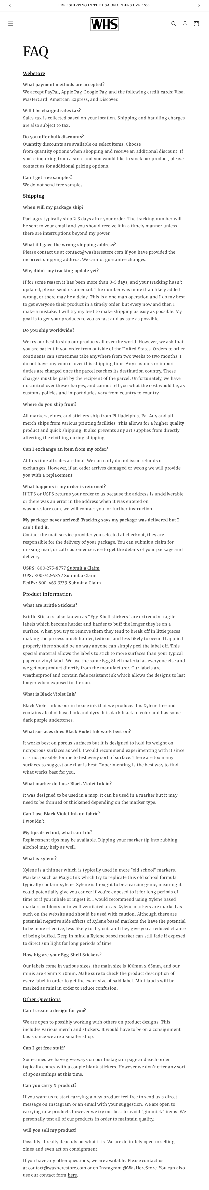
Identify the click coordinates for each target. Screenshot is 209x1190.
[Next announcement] (199, 5)
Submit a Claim (83, 568)
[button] (10, 23)
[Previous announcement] (10, 5)
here (72, 1175)
